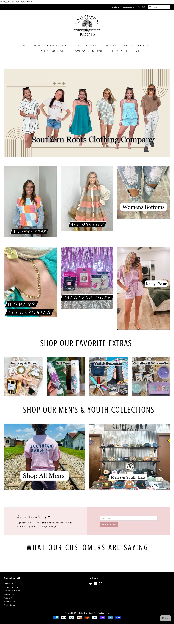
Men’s (126, 45)
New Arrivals (86, 45)
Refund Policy (9, 598)
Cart (143, 7)
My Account (9, 594)
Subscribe (109, 524)
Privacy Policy (9, 605)
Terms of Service (10, 601)
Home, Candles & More (89, 51)
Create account (127, 7)
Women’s (108, 45)
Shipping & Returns (12, 591)
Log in (114, 7)
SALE (138, 51)
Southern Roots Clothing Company (94, 613)
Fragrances (120, 51)
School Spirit (32, 45)
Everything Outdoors (50, 51)
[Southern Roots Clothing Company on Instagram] (100, 584)
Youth (142, 45)
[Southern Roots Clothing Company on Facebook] (95, 584)
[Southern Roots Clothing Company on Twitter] (90, 584)
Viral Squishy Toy (59, 45)
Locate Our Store (11, 587)
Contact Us (8, 583)
